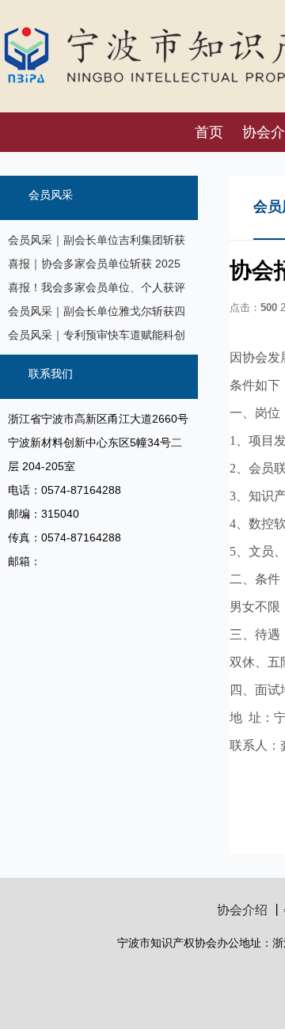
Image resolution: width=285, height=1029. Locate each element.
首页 (209, 132)
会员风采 (50, 194)
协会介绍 (242, 910)
